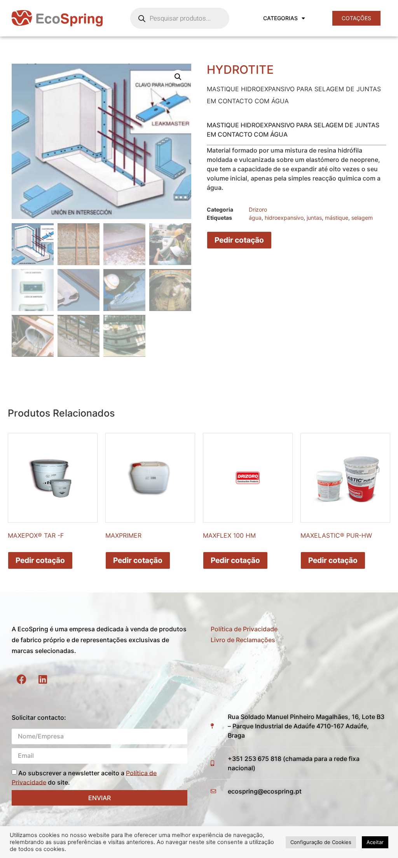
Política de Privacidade (244, 629)
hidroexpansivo (284, 217)
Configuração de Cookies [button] (320, 842)
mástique (336, 217)
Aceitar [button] (375, 842)
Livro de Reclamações (243, 640)
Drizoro (258, 209)
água (255, 217)
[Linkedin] (42, 679)
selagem (362, 217)
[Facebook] (21, 679)
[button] (178, 77)
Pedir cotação (239, 240)
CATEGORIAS (280, 18)
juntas (314, 217)
